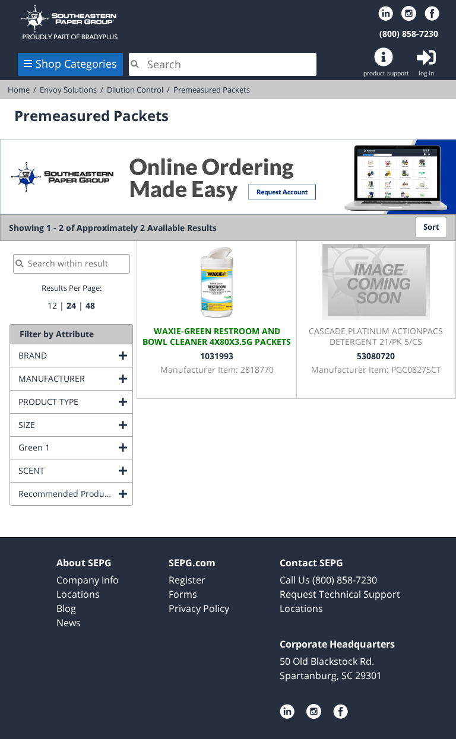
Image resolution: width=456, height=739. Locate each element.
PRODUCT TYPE (75, 401)
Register (187, 579)
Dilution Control (135, 89)
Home (163, 22)
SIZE (74, 424)
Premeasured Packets (211, 89)
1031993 (216, 355)
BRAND (75, 355)
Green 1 (75, 447)
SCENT (75, 470)
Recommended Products (75, 493)
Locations (78, 594)
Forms (183, 594)
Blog (66, 608)
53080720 (376, 355)
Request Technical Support (340, 594)
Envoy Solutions (68, 89)
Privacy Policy (199, 608)
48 (90, 305)
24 (71, 305)
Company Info (87, 579)
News (68, 622)
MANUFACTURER (75, 378)
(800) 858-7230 (408, 33)
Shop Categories (76, 63)
